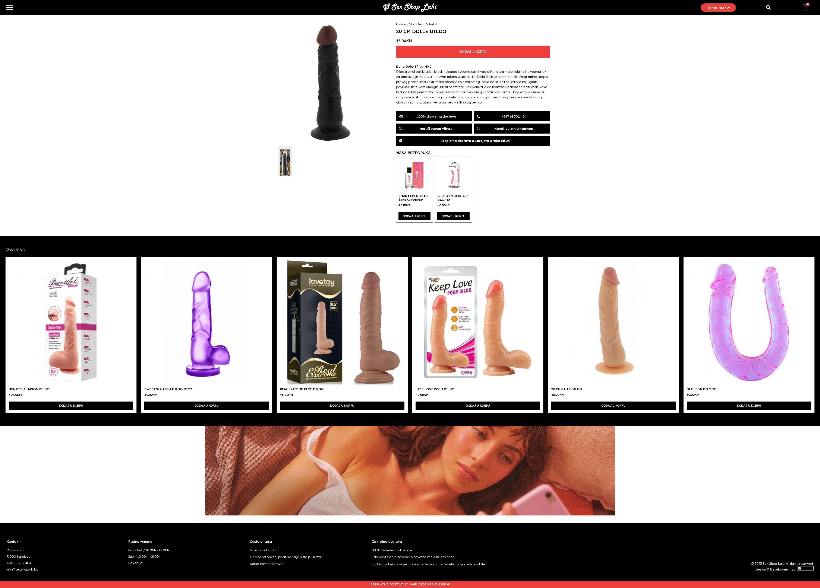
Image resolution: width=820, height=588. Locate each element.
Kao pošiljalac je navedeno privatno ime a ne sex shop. (413, 557)
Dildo (412, 24)
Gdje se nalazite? (263, 550)
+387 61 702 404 (18, 563)
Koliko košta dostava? (267, 564)
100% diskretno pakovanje (392, 550)
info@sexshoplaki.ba (22, 569)
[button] (718, 7)
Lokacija (135, 563)
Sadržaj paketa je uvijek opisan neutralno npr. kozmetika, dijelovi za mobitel (429, 564)
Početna (401, 24)
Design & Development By (776, 569)
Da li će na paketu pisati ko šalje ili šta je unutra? (286, 557)
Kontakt (13, 541)
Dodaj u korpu (473, 51)
